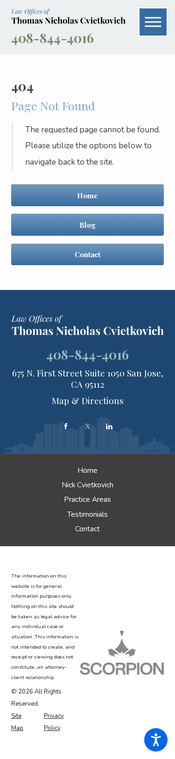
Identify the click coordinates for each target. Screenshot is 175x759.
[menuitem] (87, 471)
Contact (87, 254)
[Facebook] (66, 426)
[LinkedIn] (109, 426)
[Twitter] (87, 426)
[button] (156, 740)
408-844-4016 (52, 37)
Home (87, 195)
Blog (87, 225)
